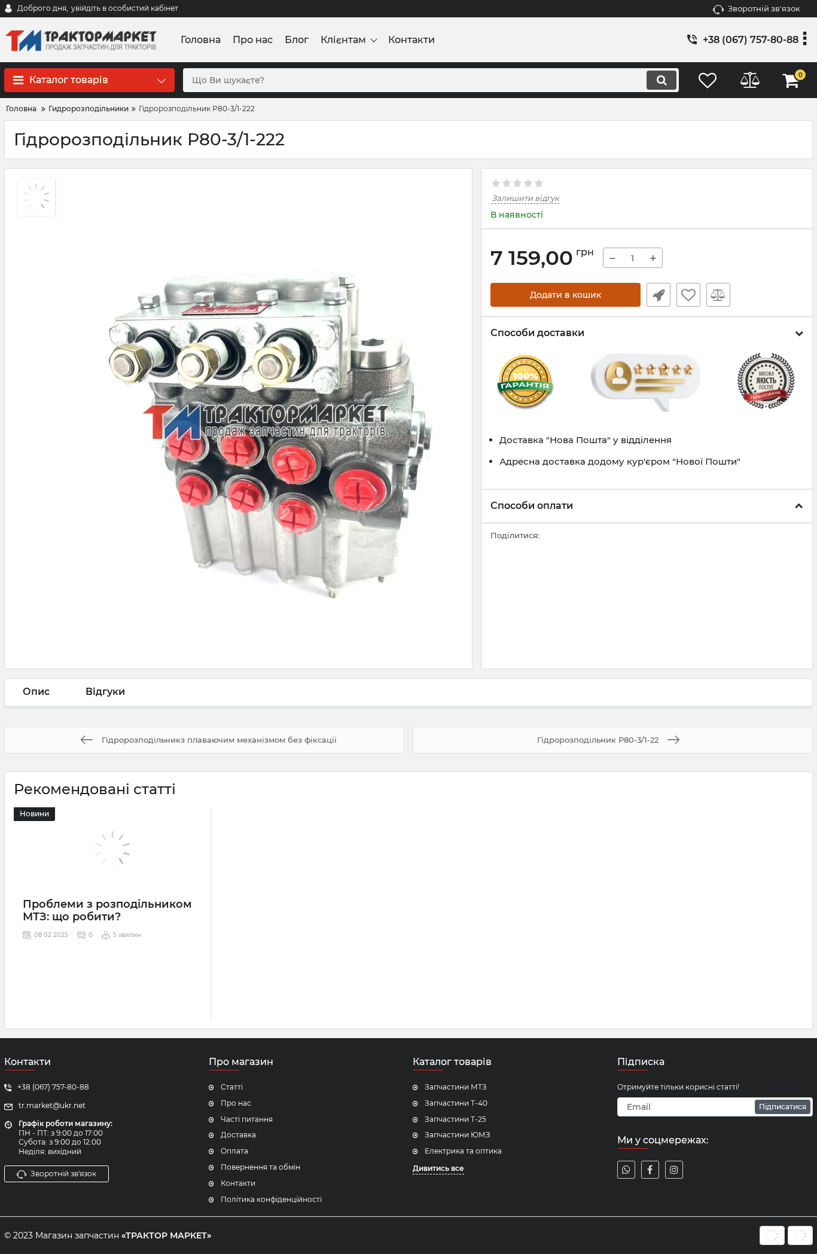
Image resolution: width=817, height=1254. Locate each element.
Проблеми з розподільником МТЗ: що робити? (107, 911)
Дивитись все (438, 1168)
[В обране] (688, 295)
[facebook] (650, 1170)
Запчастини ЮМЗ (457, 1134)
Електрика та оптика (463, 1150)
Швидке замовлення (658, 295)
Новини (34, 813)
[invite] (626, 1170)
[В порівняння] (718, 295)
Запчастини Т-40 (456, 1103)
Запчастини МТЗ (456, 1086)
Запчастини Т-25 (455, 1119)
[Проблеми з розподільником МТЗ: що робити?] (112, 849)
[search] (661, 80)
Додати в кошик (565, 294)
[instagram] (674, 1170)
